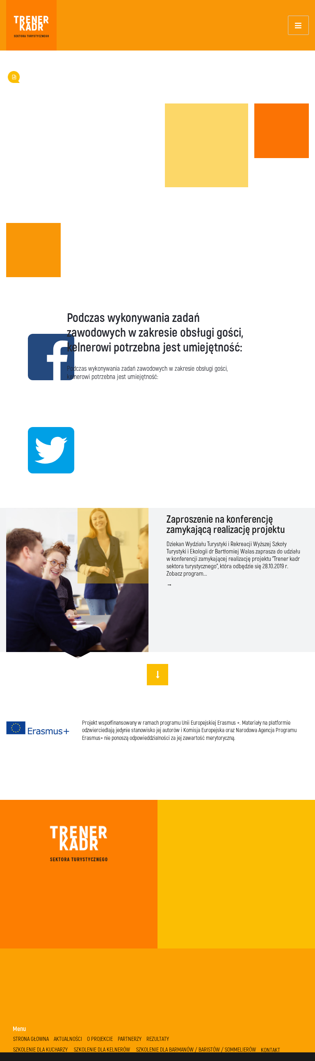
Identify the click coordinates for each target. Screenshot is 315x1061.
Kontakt (270, 1049)
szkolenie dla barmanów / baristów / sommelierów (196, 1049)
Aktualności (68, 1038)
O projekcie (100, 1038)
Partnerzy (130, 1038)
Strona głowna (31, 1038)
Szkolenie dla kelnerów (102, 1049)
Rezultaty (157, 1038)
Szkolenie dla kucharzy (40, 1049)
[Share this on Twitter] (33, 449)
